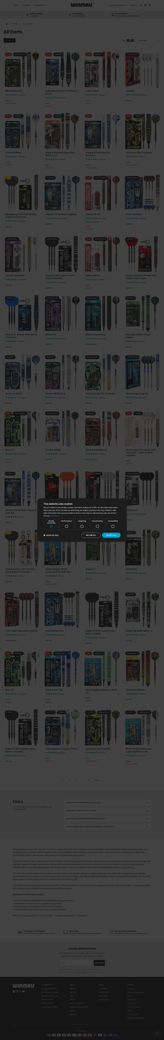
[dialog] (82, 520)
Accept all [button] (111, 535)
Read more (55, 516)
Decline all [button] (91, 535)
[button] (51, 535)
